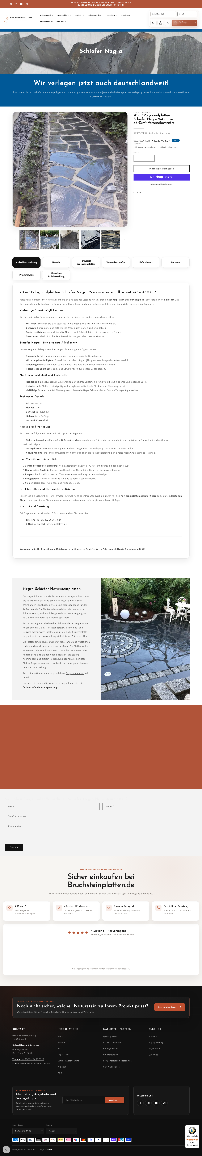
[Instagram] (148, 1103)
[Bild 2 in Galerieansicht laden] (49, 239)
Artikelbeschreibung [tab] (26, 262)
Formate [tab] (175, 262)
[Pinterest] (164, 1103)
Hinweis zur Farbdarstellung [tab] (56, 275)
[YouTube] (156, 1103)
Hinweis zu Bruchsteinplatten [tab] (86, 262)
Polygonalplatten (75, 673)
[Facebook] (140, 1103)
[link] (169, 1007)
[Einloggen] (160, 23)
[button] (46, 15)
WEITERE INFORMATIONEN (29, 781)
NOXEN (49, 1150)
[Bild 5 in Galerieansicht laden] (110, 239)
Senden (14, 847)
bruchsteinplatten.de (26, 1150)
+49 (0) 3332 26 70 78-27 (48, 519)
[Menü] (197, 1127)
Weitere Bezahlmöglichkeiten (161, 184)
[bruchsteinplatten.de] (18, 18)
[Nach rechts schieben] (124, 240)
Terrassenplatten (55, 627)
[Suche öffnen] (153, 23)
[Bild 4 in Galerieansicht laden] (90, 239)
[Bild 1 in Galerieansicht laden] (29, 239)
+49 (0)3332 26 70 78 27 (125, 774)
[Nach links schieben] (15, 240)
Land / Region (17, 1125)
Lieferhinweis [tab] (145, 262)
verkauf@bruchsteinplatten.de (50, 523)
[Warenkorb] (168, 23)
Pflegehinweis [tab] (26, 274)
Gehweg (27, 631)
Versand (148, 147)
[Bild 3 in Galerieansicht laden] (69, 239)
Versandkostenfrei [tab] (115, 262)
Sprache (49, 1125)
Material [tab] (56, 262)
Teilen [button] (139, 192)
